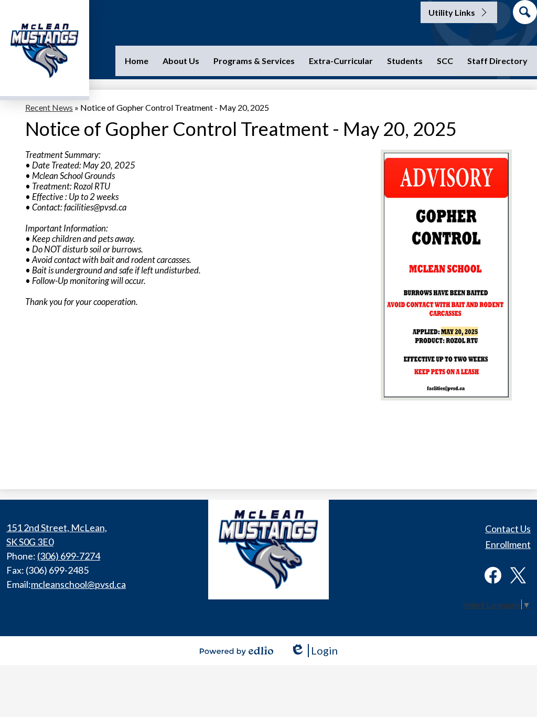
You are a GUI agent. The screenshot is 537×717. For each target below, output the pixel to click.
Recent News (49, 107)
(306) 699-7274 (68, 556)
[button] (180, 60)
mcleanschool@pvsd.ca (78, 584)
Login (314, 650)
